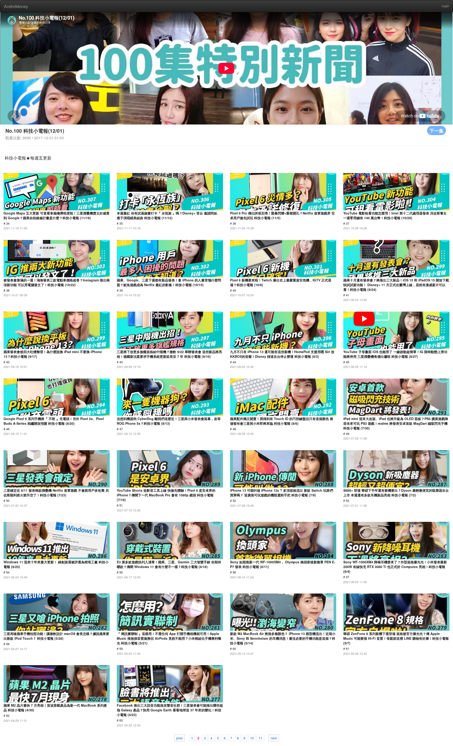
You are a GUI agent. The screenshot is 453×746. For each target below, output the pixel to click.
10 (252, 738)
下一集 (436, 130)
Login (445, 6)
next (274, 738)
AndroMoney (16, 6)
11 (260, 738)
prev (179, 738)
